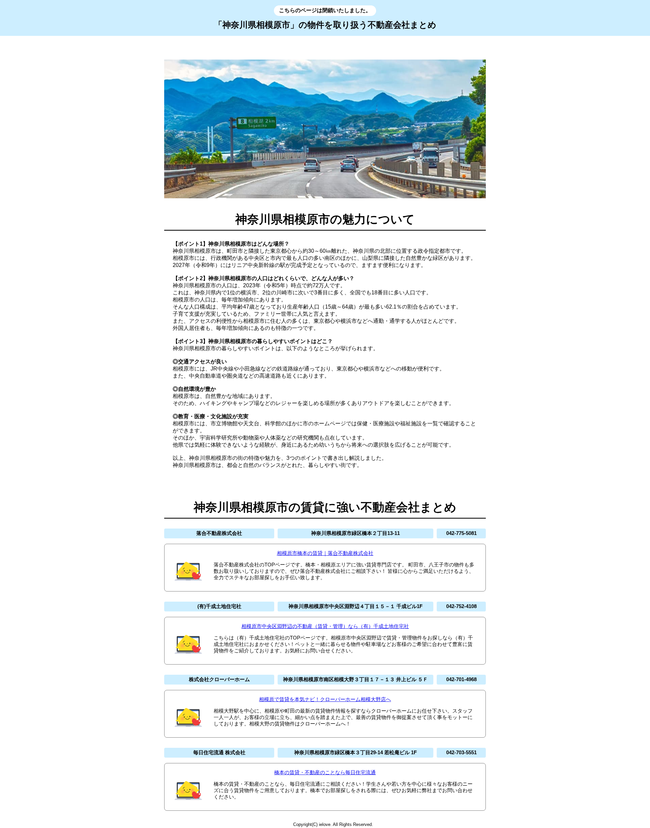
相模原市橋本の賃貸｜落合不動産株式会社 (325, 553)
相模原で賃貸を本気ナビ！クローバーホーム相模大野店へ (325, 699)
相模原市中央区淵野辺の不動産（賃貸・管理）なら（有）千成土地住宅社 (325, 626)
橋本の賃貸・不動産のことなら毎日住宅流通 (325, 772)
